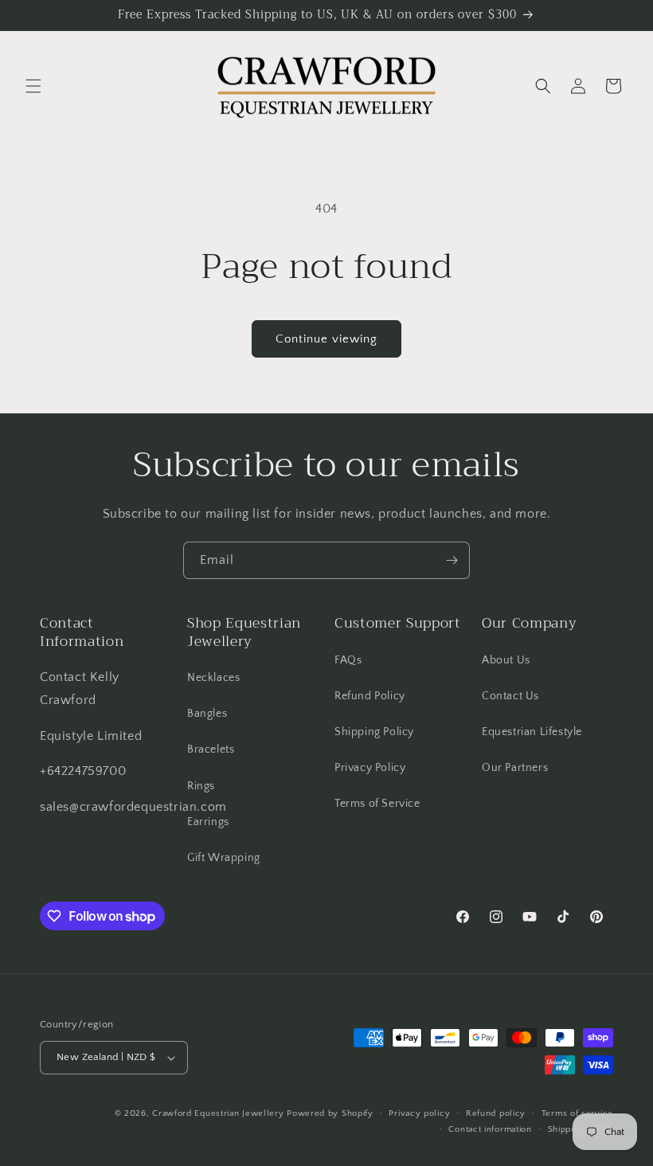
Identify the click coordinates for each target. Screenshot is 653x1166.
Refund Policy (369, 696)
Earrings (208, 822)
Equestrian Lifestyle (532, 732)
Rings (201, 786)
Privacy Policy (369, 767)
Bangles (207, 713)
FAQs (348, 660)
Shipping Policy (374, 732)
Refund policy (496, 1113)
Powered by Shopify (330, 1113)
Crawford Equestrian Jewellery (217, 1113)
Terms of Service (377, 803)
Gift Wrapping (223, 857)
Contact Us (510, 696)
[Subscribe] (451, 560)
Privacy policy (419, 1113)
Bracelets (210, 749)
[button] (33, 86)
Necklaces (213, 677)
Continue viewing (326, 339)
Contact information (489, 1129)
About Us (506, 660)
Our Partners (515, 767)
